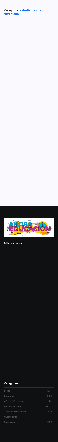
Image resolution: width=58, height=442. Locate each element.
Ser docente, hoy (13, 373)
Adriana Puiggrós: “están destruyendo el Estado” (25, 324)
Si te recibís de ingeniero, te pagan (28, 170)
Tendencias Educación (19, 77)
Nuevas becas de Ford (25, 81)
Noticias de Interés (16, 163)
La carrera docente (14, 285)
